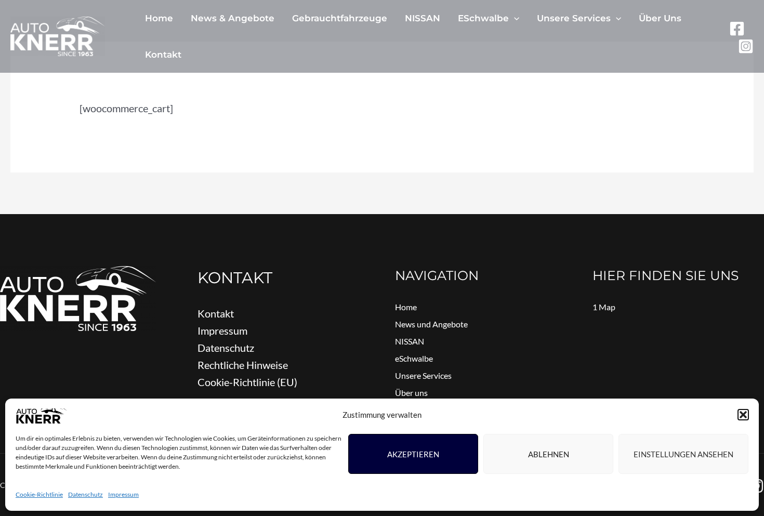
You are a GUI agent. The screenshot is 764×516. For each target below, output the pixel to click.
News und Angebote (431, 324)
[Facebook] (737, 28)
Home (159, 18)
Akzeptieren (413, 454)
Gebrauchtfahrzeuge (339, 18)
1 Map (603, 307)
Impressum (123, 494)
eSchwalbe (483, 18)
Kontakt (163, 54)
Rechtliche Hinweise (242, 365)
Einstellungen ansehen (683, 454)
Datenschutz (85, 494)
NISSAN (422, 18)
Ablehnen (548, 454)
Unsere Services (574, 18)
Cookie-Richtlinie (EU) (247, 382)
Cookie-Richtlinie (39, 494)
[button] (743, 414)
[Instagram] (746, 46)
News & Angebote (232, 18)
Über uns (660, 18)
